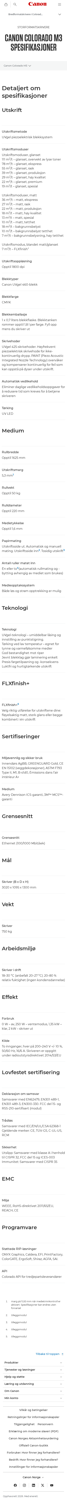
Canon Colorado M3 (15, 65)
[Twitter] (42, 1485)
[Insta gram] (24, 1485)
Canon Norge (32, 1477)
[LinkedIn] (33, 1485)
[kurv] (6, 4)
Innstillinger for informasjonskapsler (33, 1466)
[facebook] (15, 1485)
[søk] (15, 4)
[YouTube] (51, 1485)
